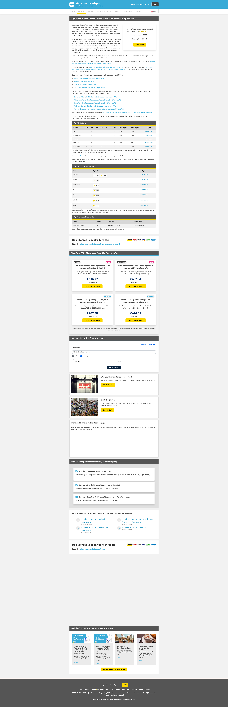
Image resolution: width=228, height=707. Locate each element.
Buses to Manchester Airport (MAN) (85, 81)
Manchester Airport (89, 4)
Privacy (141, 689)
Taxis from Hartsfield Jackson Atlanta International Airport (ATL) (95, 106)
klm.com (82, 156)
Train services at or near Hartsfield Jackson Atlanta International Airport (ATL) (99, 109)
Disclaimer (134, 689)
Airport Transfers (104, 11)
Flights (81, 11)
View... (76, 662)
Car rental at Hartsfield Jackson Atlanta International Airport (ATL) (95, 97)
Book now (139, 44)
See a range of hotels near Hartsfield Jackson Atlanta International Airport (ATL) (128, 112)
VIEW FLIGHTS (149, 131)
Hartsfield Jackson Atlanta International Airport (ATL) (107, 67)
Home (73, 11)
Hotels (138, 11)
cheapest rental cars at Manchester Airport (100, 244)
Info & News (128, 11)
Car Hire (90, 11)
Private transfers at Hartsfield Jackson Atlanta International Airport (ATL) (97, 100)
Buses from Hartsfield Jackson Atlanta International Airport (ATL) (95, 103)
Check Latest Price (92, 286)
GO (155, 4)
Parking (117, 11)
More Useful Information (114, 669)
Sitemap (147, 689)
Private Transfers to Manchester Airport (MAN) (89, 78)
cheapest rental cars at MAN (93, 549)
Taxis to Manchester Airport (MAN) (85, 84)
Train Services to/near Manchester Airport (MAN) (89, 87)
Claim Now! (107, 385)
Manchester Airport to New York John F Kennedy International (137, 521)
